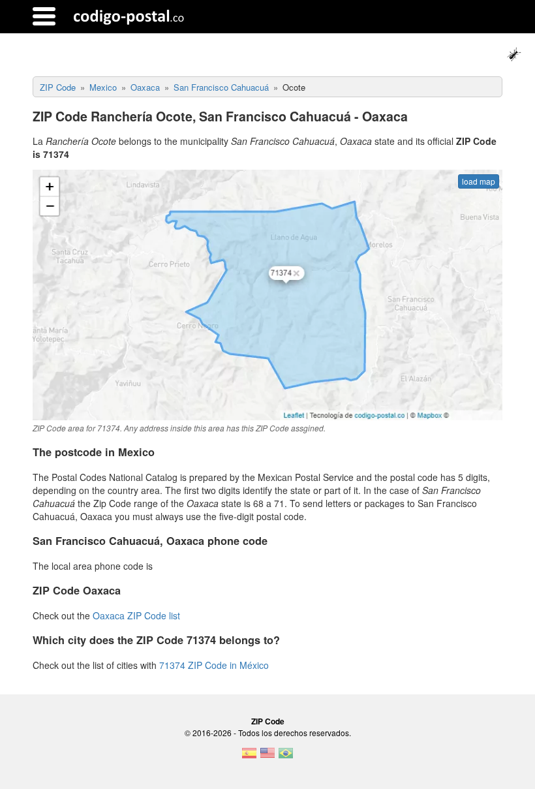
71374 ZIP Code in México (214, 665)
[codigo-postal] (129, 16)
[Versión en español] (249, 757)
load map (478, 181)
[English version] (267, 757)
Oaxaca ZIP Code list (136, 615)
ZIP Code (267, 721)
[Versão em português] (286, 757)
